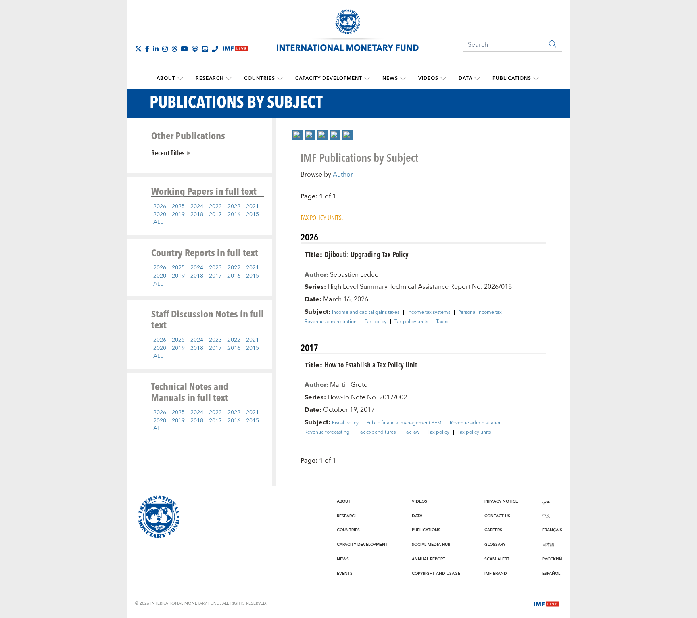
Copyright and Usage (436, 573)
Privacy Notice (501, 501)
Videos (428, 78)
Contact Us (497, 516)
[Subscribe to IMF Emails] (205, 49)
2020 (159, 214)
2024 (196, 206)
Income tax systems (428, 312)
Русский (552, 559)
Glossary (494, 544)
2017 (215, 214)
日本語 (548, 544)
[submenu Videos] (443, 79)
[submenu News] (403, 79)
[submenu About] (180, 79)
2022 (233, 206)
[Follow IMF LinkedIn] (156, 49)
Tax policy (375, 321)
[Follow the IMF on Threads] (174, 49)
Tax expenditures (377, 432)
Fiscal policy (345, 423)
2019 (178, 214)
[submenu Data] (477, 79)
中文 (546, 516)
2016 (233, 214)
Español (551, 573)
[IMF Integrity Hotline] (215, 49)
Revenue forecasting (327, 432)
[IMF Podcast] (195, 49)
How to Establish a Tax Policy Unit (370, 364)
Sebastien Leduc (354, 274)
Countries (259, 78)
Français (552, 530)
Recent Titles (167, 152)
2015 (252, 214)
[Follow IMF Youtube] (184, 49)
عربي (546, 501)
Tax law (411, 432)
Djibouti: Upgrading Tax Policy (366, 253)
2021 (252, 206)
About (166, 78)
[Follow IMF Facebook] (147, 49)
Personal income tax (480, 312)
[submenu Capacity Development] (367, 79)
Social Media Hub (431, 544)
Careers (493, 530)
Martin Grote (348, 384)
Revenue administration (331, 321)
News (390, 78)
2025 (178, 206)
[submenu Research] (229, 79)
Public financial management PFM (404, 423)
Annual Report (428, 559)
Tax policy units (411, 321)
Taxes (442, 321)
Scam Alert (496, 559)
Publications (511, 78)
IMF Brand (495, 573)
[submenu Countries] (280, 79)
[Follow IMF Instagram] (165, 49)
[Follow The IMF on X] (138, 49)
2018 (196, 214)
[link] (297, 135)
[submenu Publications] (536, 79)
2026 (159, 206)
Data (465, 78)
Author (343, 174)
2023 (215, 206)
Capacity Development (328, 78)
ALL (158, 222)
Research (210, 78)
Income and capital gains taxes (365, 312)
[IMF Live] (546, 603)
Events (345, 573)
